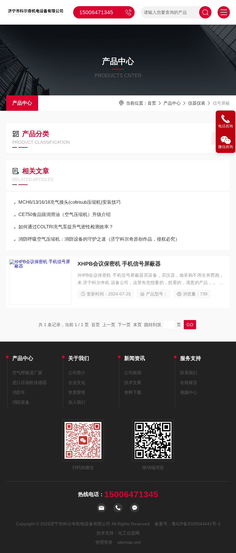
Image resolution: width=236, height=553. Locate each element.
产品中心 (22, 103)
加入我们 (76, 402)
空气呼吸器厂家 (27, 372)
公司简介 (76, 372)
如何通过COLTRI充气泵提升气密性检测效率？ (65, 226)
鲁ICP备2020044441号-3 (196, 523)
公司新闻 (132, 372)
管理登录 (103, 542)
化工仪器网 (129, 533)
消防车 (18, 392)
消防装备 (21, 402)
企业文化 (76, 382)
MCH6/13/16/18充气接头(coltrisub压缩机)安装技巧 (69, 202)
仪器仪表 (196, 103)
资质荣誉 (76, 392)
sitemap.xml (129, 542)
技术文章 (132, 382)
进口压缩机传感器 (29, 382)
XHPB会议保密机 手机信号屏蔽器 (119, 264)
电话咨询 (225, 126)
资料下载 (132, 392)
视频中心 (188, 392)
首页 (152, 103)
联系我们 (188, 372)
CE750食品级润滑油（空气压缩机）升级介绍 (64, 214)
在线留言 (188, 382)
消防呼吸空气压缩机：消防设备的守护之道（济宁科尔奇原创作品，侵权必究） (99, 239)
